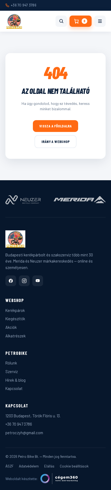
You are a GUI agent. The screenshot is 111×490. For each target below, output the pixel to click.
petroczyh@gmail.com (24, 432)
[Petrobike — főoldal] (14, 21)
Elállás (49, 466)
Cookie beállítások (74, 466)
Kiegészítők (15, 318)
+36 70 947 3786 (23, 5)
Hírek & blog (15, 380)
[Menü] (100, 21)
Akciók (11, 327)
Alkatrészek (15, 335)
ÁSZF (9, 466)
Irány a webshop (55, 141)
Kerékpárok (15, 310)
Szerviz (11, 371)
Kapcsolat (14, 388)
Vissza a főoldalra (55, 126)
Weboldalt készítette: (21, 478)
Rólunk (11, 362)
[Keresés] (61, 21)
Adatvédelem (29, 466)
